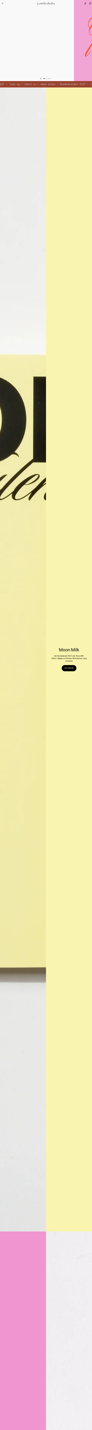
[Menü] (2, 3)
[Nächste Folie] (88, 40)
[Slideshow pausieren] (40, 78)
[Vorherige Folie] (3, 40)
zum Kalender (69, 668)
